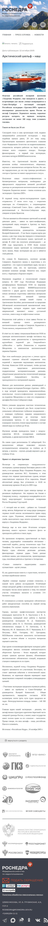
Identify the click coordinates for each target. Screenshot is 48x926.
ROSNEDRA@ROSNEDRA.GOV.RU (17, 909)
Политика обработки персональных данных (22, 894)
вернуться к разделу (17, 740)
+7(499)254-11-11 (9, 913)
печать (14, 43)
